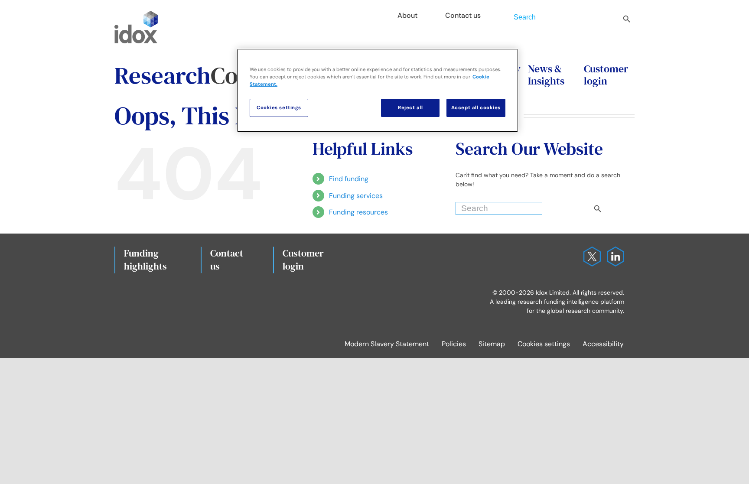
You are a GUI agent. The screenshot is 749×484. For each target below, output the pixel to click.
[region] (377, 90)
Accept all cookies (476, 107)
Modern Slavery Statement (387, 343)
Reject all (410, 107)
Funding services (356, 195)
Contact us (226, 260)
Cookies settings (544, 344)
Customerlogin (303, 260)
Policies (454, 343)
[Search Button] (612, 206)
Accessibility (603, 343)
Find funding (348, 178)
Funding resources (358, 212)
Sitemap (492, 343)
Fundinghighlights (145, 260)
